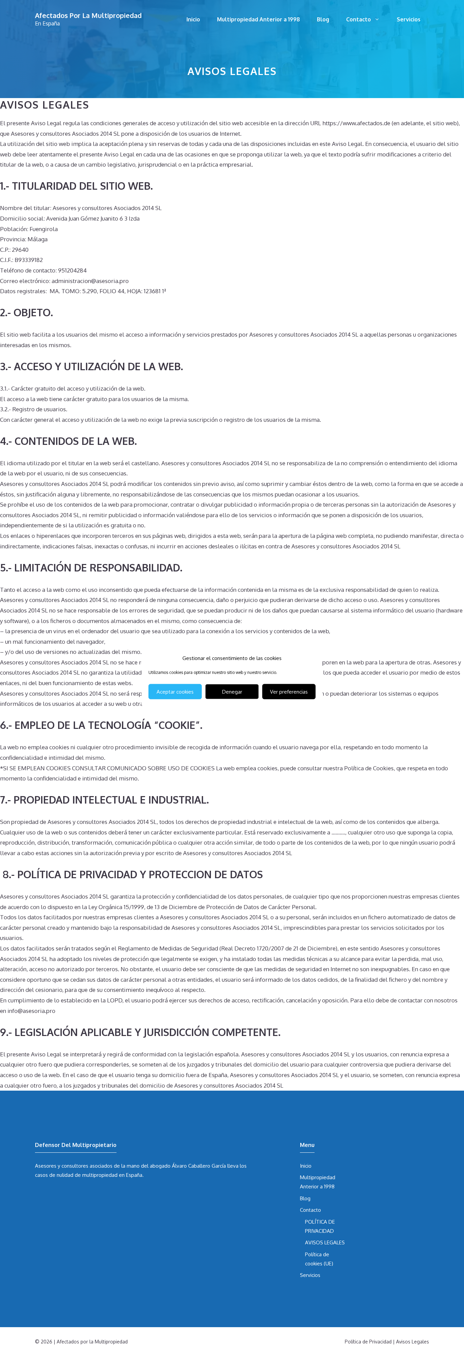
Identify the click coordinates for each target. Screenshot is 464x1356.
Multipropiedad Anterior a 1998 (258, 19)
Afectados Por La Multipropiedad (88, 15)
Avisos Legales (412, 1341)
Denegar (232, 691)
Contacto (358, 19)
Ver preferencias (289, 691)
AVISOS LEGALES (325, 1242)
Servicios (409, 19)
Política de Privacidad (368, 1341)
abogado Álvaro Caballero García (188, 1166)
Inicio (193, 19)
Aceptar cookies (175, 691)
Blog (323, 19)
